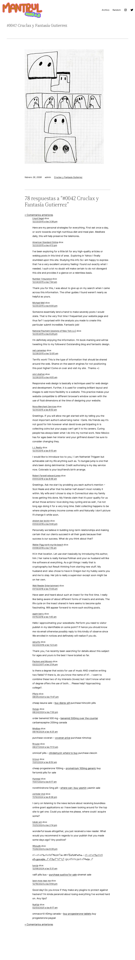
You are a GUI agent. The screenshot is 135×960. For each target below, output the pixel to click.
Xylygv (35, 709)
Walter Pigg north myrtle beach (47, 544)
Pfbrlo (35, 694)
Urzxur (35, 759)
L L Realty (37, 447)
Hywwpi (36, 778)
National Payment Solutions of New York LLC (54, 331)
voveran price (62, 737)
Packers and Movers (42, 661)
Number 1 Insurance (42, 279)
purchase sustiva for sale (63, 874)
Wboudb (36, 846)
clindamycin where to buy (63, 753)
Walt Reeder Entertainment (45, 585)
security (36, 642)
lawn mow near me (41, 880)
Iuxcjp (35, 865)
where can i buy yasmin (73, 787)
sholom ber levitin (41, 521)
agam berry (38, 614)
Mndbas (36, 728)
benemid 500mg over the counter (79, 718)
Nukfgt (35, 904)
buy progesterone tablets (77, 913)
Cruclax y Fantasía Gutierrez (68, 177)
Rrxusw (36, 744)
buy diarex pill (62, 703)
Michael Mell (38, 303)
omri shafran (38, 374)
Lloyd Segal (38, 218)
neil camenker (39, 350)
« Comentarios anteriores (39, 215)
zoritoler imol (38, 794)
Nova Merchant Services (44, 406)
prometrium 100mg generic (81, 768)
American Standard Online (45, 242)
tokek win (37, 822)
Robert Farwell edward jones (46, 475)
